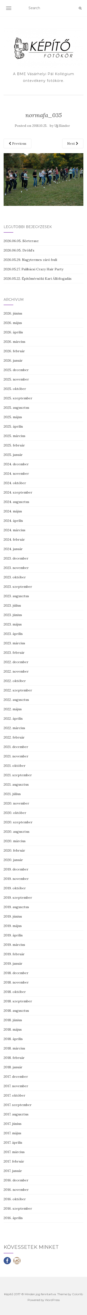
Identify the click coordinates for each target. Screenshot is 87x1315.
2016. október (15, 1199)
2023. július (12, 605)
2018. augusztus (16, 1010)
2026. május (13, 323)
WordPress (52, 1300)
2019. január (13, 963)
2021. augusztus (16, 784)
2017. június (13, 1123)
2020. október (15, 813)
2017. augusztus (16, 1114)
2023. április (13, 634)
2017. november (16, 1086)
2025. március (14, 436)
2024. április (13, 520)
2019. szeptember (18, 897)
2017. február (14, 1161)
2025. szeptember (18, 398)
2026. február (14, 351)
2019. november (16, 879)
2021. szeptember (18, 775)
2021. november (16, 756)
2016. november (16, 1189)
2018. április (13, 1039)
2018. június (13, 1020)
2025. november (16, 379)
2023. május (13, 624)
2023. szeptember (18, 586)
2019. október (15, 888)
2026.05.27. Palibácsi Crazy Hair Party (33, 269)
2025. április (13, 426)
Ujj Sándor (62, 126)
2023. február (14, 652)
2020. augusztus (16, 831)
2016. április (13, 1218)
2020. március (15, 841)
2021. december (16, 747)
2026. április (13, 332)
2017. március (14, 1152)
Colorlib (77, 1294)
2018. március (14, 1048)
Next (71, 143)
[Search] (80, 8)
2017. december (16, 1076)
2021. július (12, 794)
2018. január (13, 1067)
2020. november (16, 803)
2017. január (13, 1171)
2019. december (16, 869)
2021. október (15, 765)
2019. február (14, 954)
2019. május (13, 926)
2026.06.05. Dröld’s (19, 250)
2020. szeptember (18, 822)
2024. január (13, 549)
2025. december (16, 370)
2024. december (16, 464)
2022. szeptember (18, 690)
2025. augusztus (16, 407)
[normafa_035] (43, 179)
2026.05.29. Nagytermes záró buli (30, 260)
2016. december (16, 1180)
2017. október (14, 1095)
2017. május (12, 1133)
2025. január (13, 455)
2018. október (15, 992)
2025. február (14, 445)
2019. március (14, 944)
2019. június (13, 916)
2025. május (13, 417)
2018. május (13, 1029)
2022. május (13, 709)
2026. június (13, 313)
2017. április (13, 1142)
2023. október (15, 577)
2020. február (14, 850)
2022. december (16, 662)
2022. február (14, 737)
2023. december (16, 558)
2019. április (13, 935)
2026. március (14, 341)
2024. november (16, 473)
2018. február (14, 1058)
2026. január (13, 360)
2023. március (14, 643)
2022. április (13, 718)
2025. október (15, 389)
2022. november (16, 671)
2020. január (13, 860)
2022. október (15, 681)
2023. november (16, 568)
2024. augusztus (16, 502)
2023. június (13, 615)
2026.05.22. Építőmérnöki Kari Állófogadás (38, 278)
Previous (18, 143)
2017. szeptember (18, 1105)
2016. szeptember (18, 1208)
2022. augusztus (16, 699)
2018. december (16, 973)
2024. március (14, 530)
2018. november (16, 982)
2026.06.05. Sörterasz (21, 241)
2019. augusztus (16, 907)
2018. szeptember (18, 1001)
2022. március (14, 728)
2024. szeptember (18, 492)
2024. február (14, 539)
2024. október (15, 483)
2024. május (13, 511)
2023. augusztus (16, 596)
